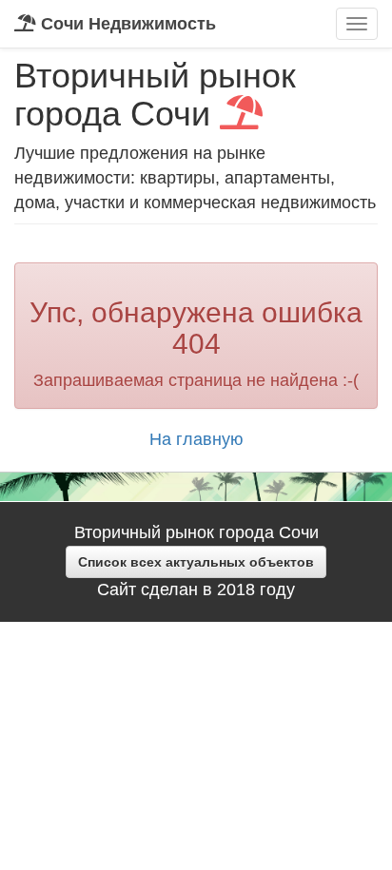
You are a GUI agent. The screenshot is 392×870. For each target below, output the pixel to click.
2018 (236, 589)
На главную (196, 439)
